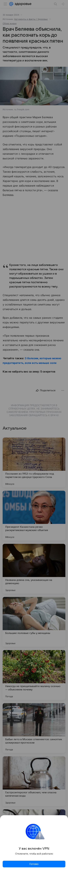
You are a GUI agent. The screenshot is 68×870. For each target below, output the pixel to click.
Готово (34, 864)
